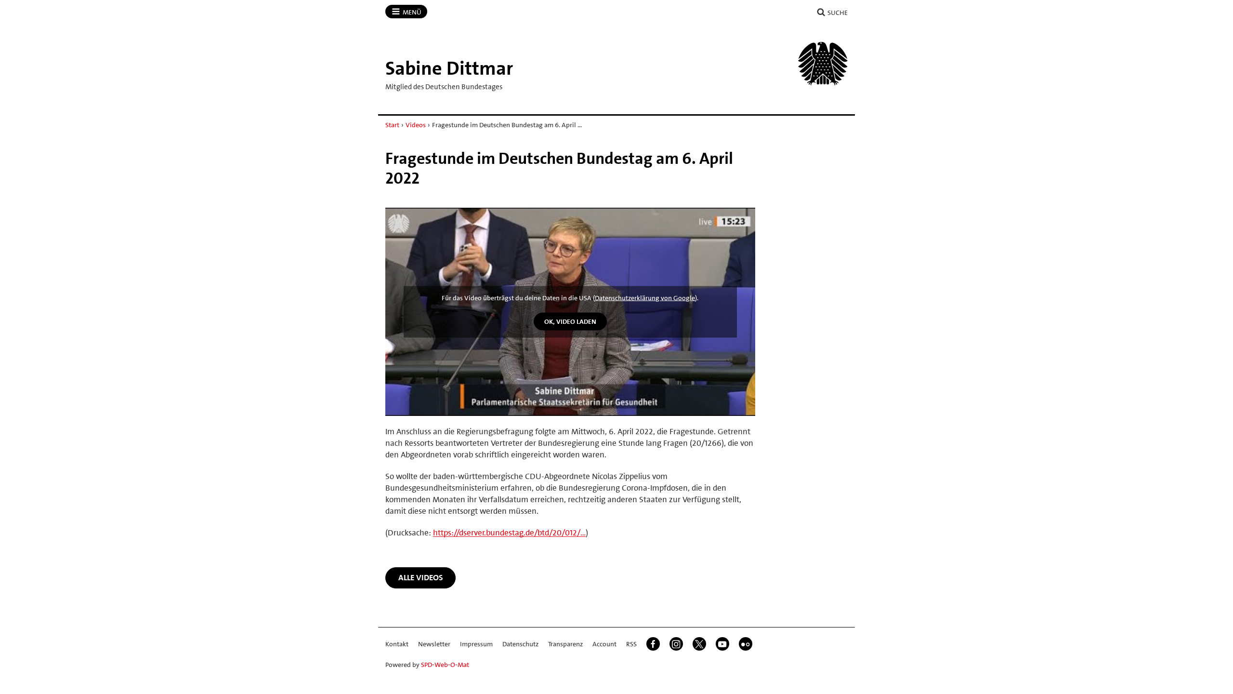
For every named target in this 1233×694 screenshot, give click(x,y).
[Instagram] (676, 644)
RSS (631, 644)
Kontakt (396, 644)
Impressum (476, 644)
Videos (416, 124)
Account (604, 644)
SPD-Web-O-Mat (445, 664)
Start (392, 124)
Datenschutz (520, 644)
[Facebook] (653, 644)
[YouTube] (722, 644)
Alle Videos (420, 577)
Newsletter (434, 644)
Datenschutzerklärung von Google (645, 298)
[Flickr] (745, 644)
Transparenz (565, 644)
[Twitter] (699, 644)
